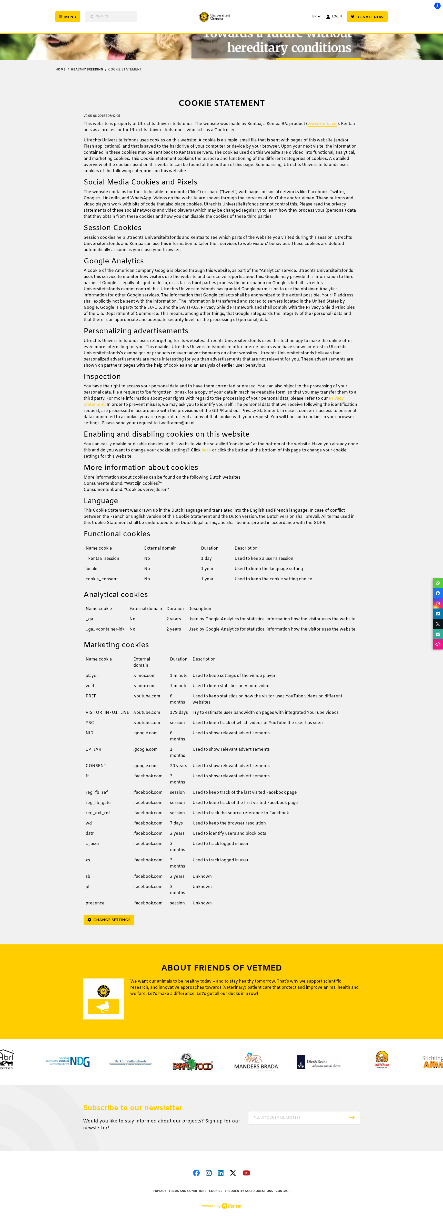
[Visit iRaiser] (221, 1206)
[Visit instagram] (209, 1173)
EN (314, 17)
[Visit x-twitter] (233, 1173)
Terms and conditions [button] (187, 1191)
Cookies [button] (215, 1191)
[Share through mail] (438, 634)
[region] (221, 566)
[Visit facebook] (196, 1173)
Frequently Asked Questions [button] (249, 1191)
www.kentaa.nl (322, 124)
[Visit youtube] (246, 1173)
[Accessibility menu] (437, 6)
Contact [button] (283, 1191)
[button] (304, 1118)
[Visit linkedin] (221, 1173)
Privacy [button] (159, 1191)
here (206, 450)
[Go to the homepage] (223, 16)
